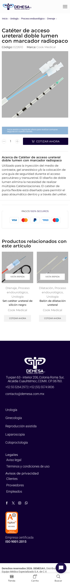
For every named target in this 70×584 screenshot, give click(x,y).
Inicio (5, 18)
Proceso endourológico (33, 18)
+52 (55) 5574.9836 (42, 387)
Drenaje (51, 18)
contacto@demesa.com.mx (24, 394)
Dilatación (46, 288)
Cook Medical (46, 47)
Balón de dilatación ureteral (52, 302)
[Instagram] (19, 503)
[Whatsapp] (26, 503)
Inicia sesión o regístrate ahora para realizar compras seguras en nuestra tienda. (32, 130)
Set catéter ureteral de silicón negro (17, 302)
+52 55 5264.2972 (17, 387)
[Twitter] (13, 503)
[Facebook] (6, 503)
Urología (14, 18)
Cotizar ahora (17, 318)
